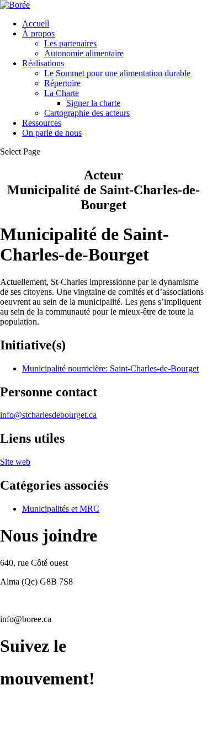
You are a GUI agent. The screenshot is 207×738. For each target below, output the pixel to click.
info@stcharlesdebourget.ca (48, 415)
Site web (15, 461)
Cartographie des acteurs (87, 113)
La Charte (61, 93)
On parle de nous (52, 132)
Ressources (41, 123)
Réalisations (43, 63)
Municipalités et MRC (60, 508)
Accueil (35, 23)
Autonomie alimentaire (84, 53)
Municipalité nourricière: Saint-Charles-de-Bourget (110, 368)
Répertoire (62, 83)
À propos (38, 33)
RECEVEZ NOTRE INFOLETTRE (65, 724)
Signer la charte (93, 103)
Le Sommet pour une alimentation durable (117, 73)
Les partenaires (70, 43)
